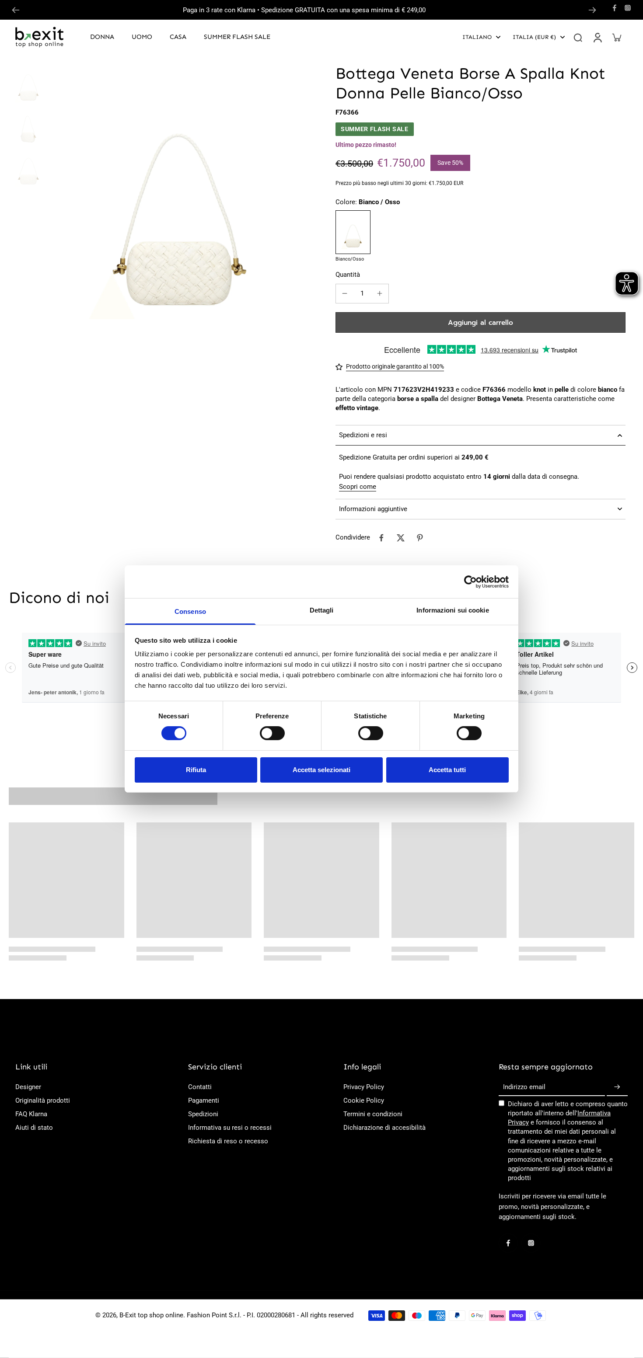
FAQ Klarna (31, 1114)
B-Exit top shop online (151, 1315)
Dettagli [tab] (322, 610)
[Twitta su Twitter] (400, 537)
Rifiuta (196, 769)
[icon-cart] (616, 37)
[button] (480, 322)
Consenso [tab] (190, 611)
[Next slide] (592, 10)
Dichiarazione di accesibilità (384, 1128)
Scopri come (357, 487)
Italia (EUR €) (534, 37)
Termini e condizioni (372, 1114)
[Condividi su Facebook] (381, 537)
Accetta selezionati (321, 769)
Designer (28, 1087)
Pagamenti (203, 1100)
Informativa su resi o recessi (230, 1128)
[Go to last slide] (15, 10)
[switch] (272, 733)
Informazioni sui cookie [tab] (452, 610)
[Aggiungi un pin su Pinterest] (420, 537)
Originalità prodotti (42, 1100)
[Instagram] (627, 8)
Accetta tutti (447, 769)
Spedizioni (203, 1114)
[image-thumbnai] (28, 83)
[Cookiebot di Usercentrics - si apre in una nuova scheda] (470, 581)
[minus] (344, 293)
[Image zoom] (180, 191)
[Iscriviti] (617, 1087)
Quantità (347, 275)
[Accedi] (597, 37)
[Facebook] (614, 8)
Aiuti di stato (34, 1128)
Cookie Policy (363, 1100)
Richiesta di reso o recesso (228, 1141)
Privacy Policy (363, 1087)
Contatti (200, 1087)
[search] (577, 37)
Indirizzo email (524, 1087)
